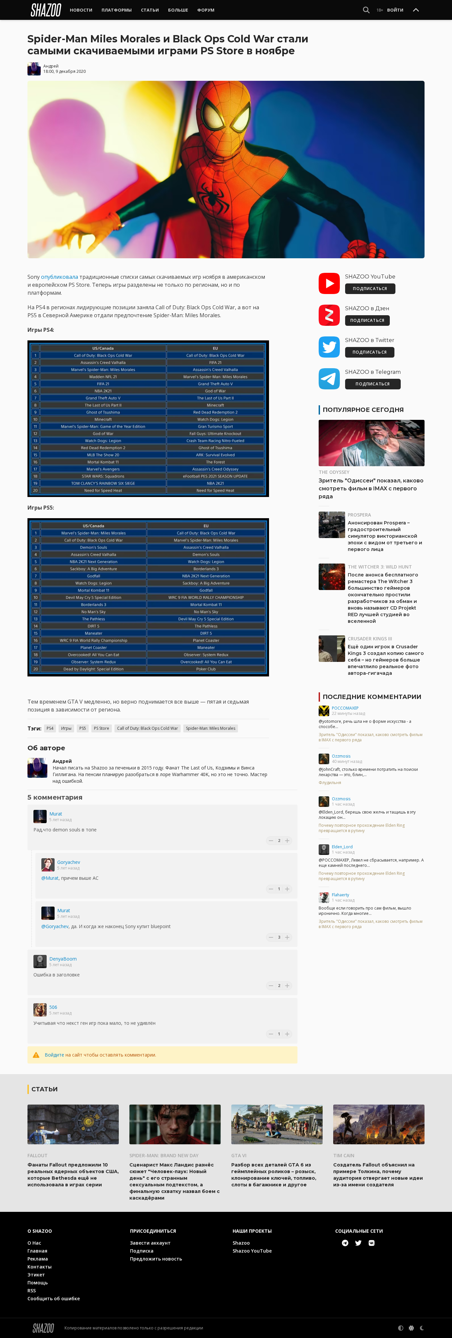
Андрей (51, 66)
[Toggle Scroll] (416, 10)
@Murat (50, 878)
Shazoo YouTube (252, 1251)
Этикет (36, 1274)
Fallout (37, 1155)
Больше (178, 10)
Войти (395, 10)
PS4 (50, 728)
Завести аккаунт (150, 1243)
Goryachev (68, 862)
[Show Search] (366, 10)
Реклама (37, 1259)
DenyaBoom (63, 959)
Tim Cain (343, 1155)
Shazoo (241, 1243)
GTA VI (239, 1155)
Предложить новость (156, 1259)
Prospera (359, 515)
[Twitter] (358, 1243)
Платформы (117, 10)
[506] (40, 1009)
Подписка (142, 1251)
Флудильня (330, 782)
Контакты (39, 1267)
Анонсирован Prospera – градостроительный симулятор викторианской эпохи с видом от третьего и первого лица (385, 536)
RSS (31, 1290)
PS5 (82, 728)
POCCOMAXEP (345, 708)
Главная (37, 1251)
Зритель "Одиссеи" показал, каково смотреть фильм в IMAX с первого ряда (371, 488)
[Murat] (40, 816)
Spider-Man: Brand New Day (164, 1155)
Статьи (150, 10)
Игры (66, 728)
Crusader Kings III (370, 638)
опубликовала (60, 276)
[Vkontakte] (371, 1243)
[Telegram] (345, 1243)
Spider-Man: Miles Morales (210, 728)
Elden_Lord (342, 847)
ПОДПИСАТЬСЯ (370, 288)
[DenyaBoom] (40, 961)
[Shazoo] (46, 10)
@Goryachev (54, 926)
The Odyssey (334, 472)
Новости (81, 10)
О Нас (34, 1243)
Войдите (54, 1055)
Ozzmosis (341, 756)
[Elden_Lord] (324, 849)
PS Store (101, 728)
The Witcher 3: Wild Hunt (380, 567)
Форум (205, 10)
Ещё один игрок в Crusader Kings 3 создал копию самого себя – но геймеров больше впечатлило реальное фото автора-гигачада (386, 660)
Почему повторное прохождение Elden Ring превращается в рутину (362, 828)
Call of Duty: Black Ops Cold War (147, 728)
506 (53, 1007)
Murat (55, 814)
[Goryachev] (48, 864)
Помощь (37, 1282)
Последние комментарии (372, 697)
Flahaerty (340, 895)
